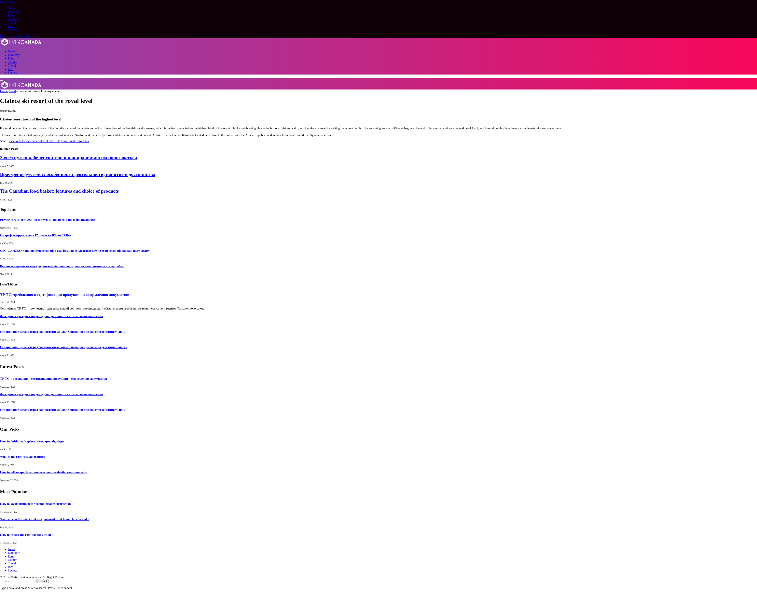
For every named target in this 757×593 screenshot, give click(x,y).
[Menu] (1, 80)
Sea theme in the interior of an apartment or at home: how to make (44, 519)
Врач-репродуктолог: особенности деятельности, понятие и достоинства (77, 174)
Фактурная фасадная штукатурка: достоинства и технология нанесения (51, 316)
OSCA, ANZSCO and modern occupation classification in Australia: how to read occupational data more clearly (75, 250)
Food (11, 15)
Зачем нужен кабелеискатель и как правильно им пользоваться (68, 157)
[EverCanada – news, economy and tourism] (21, 44)
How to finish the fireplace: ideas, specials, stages (32, 441)
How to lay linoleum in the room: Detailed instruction (35, 503)
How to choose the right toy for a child (25, 534)
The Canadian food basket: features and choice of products (59, 191)
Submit (43, 581)
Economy (14, 12)
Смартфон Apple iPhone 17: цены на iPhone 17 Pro (35, 235)
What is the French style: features (22, 456)
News (11, 8)
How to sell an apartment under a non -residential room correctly (43, 472)
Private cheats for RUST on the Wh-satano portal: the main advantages (47, 219)
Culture (12, 19)
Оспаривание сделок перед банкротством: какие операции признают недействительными (63, 331)
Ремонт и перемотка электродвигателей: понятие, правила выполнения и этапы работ (62, 266)
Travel (12, 22)
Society (12, 29)
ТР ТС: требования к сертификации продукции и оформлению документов (64, 295)
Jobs (10, 26)
